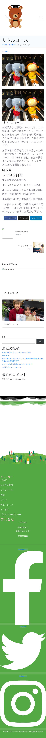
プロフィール (7, 490)
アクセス (5, 509)
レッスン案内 (7, 485)
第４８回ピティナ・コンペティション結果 (16, 352)
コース (6, 51)
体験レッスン (7, 505)
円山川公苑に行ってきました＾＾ (13, 367)
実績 (3, 495)
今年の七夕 (6, 355)
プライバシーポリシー (11, 514)
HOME (4, 480)
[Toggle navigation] (41, 18)
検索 (3, 337)
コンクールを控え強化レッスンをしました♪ (17, 364)
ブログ (4, 500)
